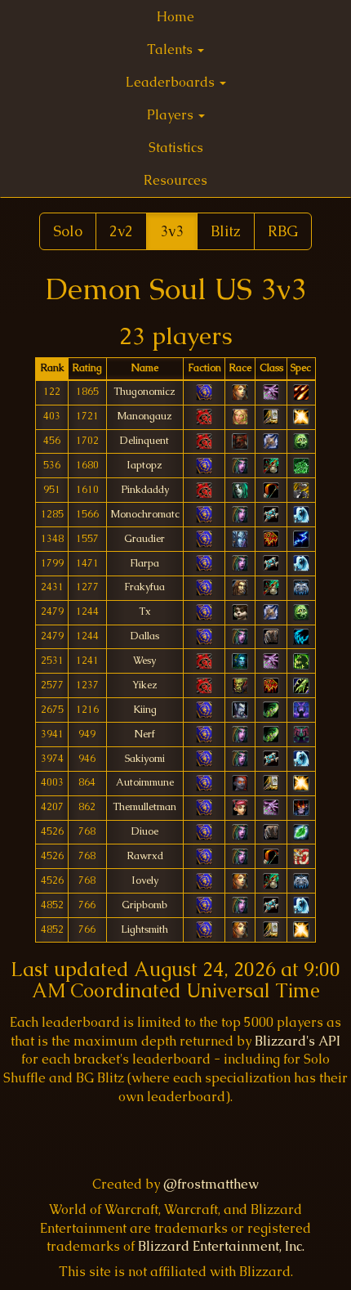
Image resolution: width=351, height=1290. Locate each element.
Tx (145, 611)
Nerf (144, 734)
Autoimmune (145, 782)
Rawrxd (145, 855)
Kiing (145, 709)
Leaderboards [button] (172, 82)
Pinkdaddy (145, 489)
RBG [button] (283, 231)
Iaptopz (144, 465)
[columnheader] (52, 368)
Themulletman (144, 806)
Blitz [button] (226, 231)
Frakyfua (144, 586)
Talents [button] (171, 49)
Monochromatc (145, 514)
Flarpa (144, 563)
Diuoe (144, 831)
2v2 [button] (121, 231)
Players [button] (172, 114)
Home (175, 16)
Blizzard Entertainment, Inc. (221, 1246)
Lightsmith (144, 929)
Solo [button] (67, 231)
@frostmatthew (211, 1184)
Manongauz (144, 416)
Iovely (144, 880)
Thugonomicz (144, 391)
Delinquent (144, 440)
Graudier (144, 538)
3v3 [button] (172, 231)
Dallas (145, 636)
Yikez (145, 685)
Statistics (176, 147)
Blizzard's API (297, 1041)
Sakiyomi (145, 758)
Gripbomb (144, 905)
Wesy (144, 660)
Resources (175, 180)
